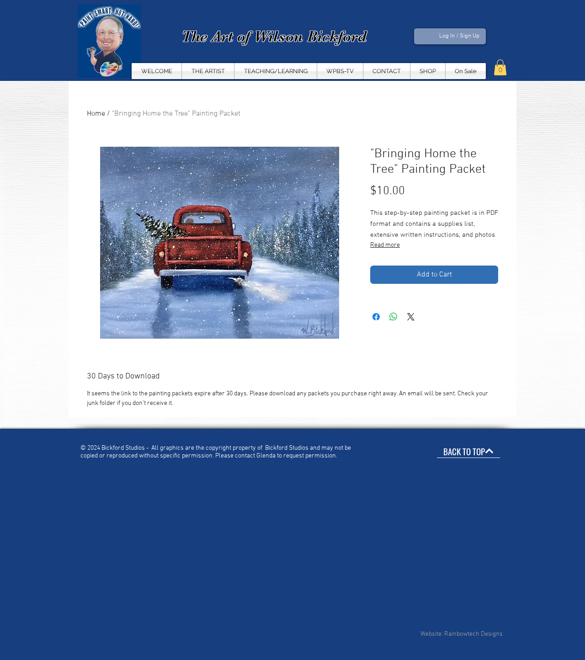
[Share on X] (410, 316)
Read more (385, 245)
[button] (340, 71)
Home (96, 113)
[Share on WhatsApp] (393, 316)
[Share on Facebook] (376, 316)
